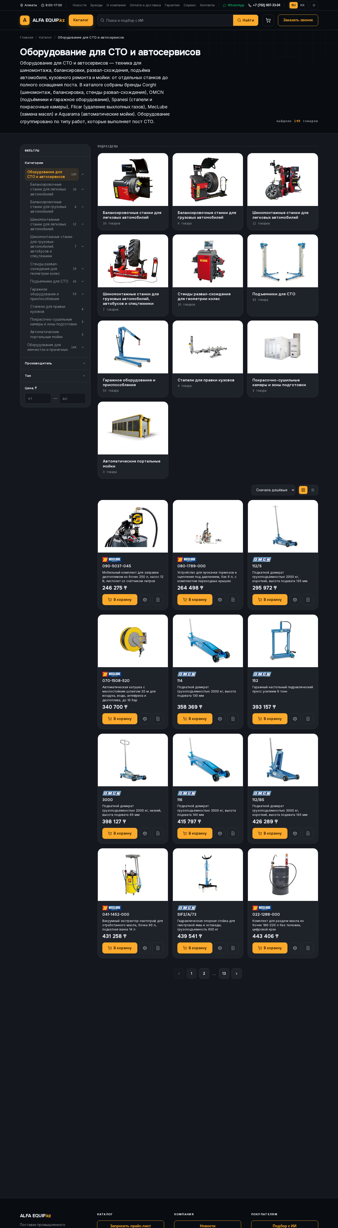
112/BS (258, 799)
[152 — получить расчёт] (307, 718)
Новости (80, 5)
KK (302, 5)
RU (293, 5)
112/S (257, 566)
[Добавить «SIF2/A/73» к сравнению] (219, 947)
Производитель (38, 363)
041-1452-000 (115, 914)
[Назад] (179, 973)
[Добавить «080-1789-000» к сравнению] (219, 599)
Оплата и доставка (145, 5)
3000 (107, 799)
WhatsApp (236, 5)
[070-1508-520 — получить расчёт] (157, 718)
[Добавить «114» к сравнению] (219, 718)
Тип (28, 375)
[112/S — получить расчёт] (307, 599)
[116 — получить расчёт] (232, 833)
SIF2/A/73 (186, 914)
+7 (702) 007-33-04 (266, 5)
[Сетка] (303, 490)
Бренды (97, 5)
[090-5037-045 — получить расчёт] (157, 599)
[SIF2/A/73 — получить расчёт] (232, 947)
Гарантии (172, 5)
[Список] (312, 490)
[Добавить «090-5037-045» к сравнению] (144, 599)
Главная (26, 37)
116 (179, 799)
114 (180, 680)
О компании (116, 5)
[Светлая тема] (314, 5)
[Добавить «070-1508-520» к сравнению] (144, 718)
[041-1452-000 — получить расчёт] (157, 947)
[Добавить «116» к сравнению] (219, 833)
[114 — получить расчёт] (232, 718)
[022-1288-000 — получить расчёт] (307, 947)
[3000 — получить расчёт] (157, 833)
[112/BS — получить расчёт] (307, 833)
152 (255, 680)
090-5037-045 (116, 566)
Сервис (190, 5)
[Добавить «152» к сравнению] (294, 718)
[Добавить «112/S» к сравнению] (294, 599)
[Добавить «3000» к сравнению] (144, 833)
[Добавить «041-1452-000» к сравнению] (144, 947)
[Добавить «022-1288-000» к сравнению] (294, 947)
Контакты (207, 5)
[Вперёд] (236, 973)
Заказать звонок (298, 20)
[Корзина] (268, 20)
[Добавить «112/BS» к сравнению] (294, 833)
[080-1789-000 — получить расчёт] (232, 599)
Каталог (81, 20)
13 (224, 973)
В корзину (123, 599)
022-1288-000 (266, 914)
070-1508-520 (116, 680)
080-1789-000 (191, 566)
